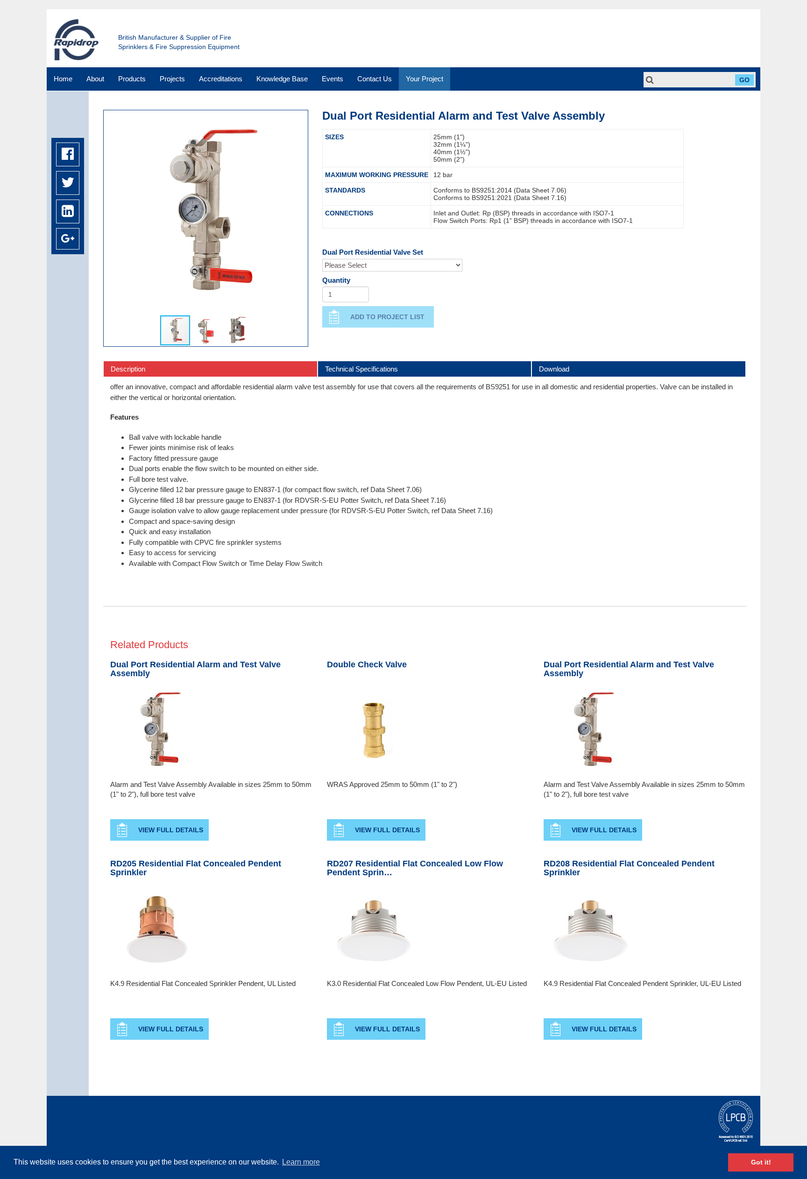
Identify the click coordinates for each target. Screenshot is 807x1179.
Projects (172, 79)
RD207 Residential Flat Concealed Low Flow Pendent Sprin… (415, 868)
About (95, 79)
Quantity (336, 280)
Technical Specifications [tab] (361, 369)
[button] (112, 212)
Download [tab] (554, 369)
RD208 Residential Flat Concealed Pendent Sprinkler (629, 868)
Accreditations (220, 79)
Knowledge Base (282, 79)
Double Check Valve (367, 664)
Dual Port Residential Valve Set (372, 252)
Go (744, 80)
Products (132, 79)
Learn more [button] (301, 1162)
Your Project (424, 79)
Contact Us (374, 79)
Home (63, 79)
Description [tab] (128, 369)
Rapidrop (76, 39)
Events (332, 79)
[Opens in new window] (67, 154)
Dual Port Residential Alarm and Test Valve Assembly (195, 669)
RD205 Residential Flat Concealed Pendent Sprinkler (195, 868)
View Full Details (170, 830)
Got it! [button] (761, 1162)
